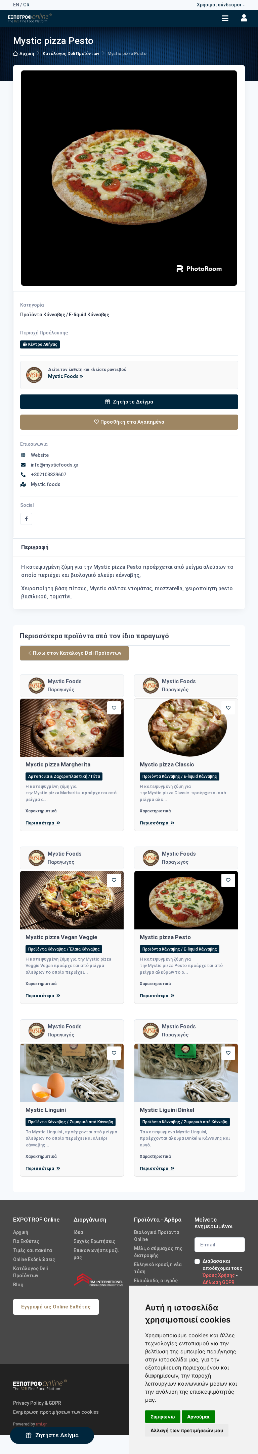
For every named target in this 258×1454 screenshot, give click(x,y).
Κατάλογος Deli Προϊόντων (71, 53)
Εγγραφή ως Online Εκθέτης (56, 1307)
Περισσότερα (40, 823)
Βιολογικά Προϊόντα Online (156, 1236)
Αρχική (26, 53)
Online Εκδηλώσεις (34, 1259)
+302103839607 (47, 474)
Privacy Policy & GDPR (37, 1403)
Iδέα (78, 1232)
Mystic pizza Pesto (165, 937)
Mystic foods (44, 484)
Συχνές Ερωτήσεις (94, 1241)
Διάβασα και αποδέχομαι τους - (222, 1271)
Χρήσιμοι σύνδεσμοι (219, 4)
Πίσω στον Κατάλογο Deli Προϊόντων (77, 653)
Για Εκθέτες (26, 1241)
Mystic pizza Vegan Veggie (61, 937)
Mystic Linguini (46, 1110)
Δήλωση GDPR (218, 1282)
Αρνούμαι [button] (198, 1416)
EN (16, 4)
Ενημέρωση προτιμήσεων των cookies (56, 1412)
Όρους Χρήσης (219, 1275)
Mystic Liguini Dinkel (167, 1110)
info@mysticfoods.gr (54, 465)
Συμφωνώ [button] (162, 1416)
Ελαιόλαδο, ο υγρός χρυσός (156, 1284)
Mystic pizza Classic (167, 764)
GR (26, 4)
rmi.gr (41, 1424)
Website (39, 455)
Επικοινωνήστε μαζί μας (96, 1254)
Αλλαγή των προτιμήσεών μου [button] (186, 1430)
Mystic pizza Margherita (58, 764)
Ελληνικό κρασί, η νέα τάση (158, 1268)
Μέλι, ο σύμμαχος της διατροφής (158, 1252)
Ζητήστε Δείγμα (56, 1435)
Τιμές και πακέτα (32, 1250)
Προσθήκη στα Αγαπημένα (131, 422)
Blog (18, 1284)
